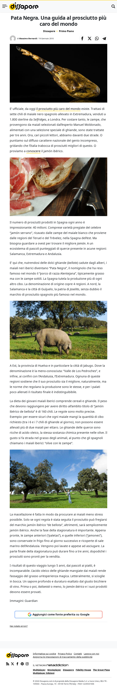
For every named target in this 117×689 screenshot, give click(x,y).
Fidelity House (83, 669)
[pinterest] (22, 663)
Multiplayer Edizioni (43, 673)
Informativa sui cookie (44, 653)
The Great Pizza (101, 669)
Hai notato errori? (19, 626)
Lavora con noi (91, 653)
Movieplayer (54, 669)
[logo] (23, 6)
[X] (12, 663)
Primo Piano (66, 31)
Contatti (78, 653)
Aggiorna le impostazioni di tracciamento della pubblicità (62, 656)
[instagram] (27, 663)
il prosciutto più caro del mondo (58, 109)
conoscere (33, 151)
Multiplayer (39, 669)
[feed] (7, 663)
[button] (82, 38)
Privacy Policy (65, 653)
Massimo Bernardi (28, 38)
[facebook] (17, 663)
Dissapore (49, 31)
